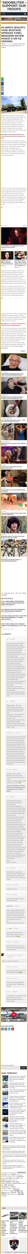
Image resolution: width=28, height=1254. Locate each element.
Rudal (19, 45)
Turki (20, 593)
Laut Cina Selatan (6, 1183)
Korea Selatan (6, 1181)
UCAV (15, 1194)
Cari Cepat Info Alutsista (7, 1065)
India (6, 1178)
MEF (5, 1185)
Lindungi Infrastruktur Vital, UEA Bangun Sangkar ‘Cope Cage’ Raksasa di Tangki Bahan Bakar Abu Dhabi (14, 1156)
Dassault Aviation (19, 1174)
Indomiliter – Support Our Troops (15, 1252)
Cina (13, 1174)
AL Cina (15, 1172)
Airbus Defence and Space (6, 1172)
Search (23, 1067)
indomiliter (3, 43)
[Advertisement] (14, 63)
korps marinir (15, 1181)
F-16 (14, 1176)
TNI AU (4, 1194)
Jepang (21, 1178)
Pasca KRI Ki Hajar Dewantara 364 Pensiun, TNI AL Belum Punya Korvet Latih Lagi (18, 1091)
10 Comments (4, 612)
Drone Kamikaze (9, 1176)
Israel (17, 1178)
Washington (4, 595)
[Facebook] (14, 81)
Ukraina (24, 593)
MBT (2, 1185)
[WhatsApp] (14, 78)
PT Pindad (14, 1188)
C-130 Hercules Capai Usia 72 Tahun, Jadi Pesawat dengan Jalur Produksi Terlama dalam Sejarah (14, 1162)
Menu (3, 13)
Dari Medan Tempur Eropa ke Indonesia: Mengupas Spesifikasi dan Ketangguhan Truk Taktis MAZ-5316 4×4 (13, 1167)
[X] (14, 83)
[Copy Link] (14, 89)
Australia (4, 1175)
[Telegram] (14, 86)
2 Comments (3, 620)
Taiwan (8, 1192)
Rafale (18, 1188)
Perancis (11, 1185)
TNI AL (20, 1192)
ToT (9, 1194)
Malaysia (24, 1183)
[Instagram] (6, 1029)
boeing (9, 1174)
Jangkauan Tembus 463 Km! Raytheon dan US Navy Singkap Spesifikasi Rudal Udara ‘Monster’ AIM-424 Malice (14, 1147)
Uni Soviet (3, 1196)
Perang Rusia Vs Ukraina (8, 1187)
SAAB (21, 1190)
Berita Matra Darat (17, 43)
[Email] (14, 91)
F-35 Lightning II (20, 1176)
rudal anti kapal (4, 1190)
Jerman (3, 1180)
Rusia (12, 593)
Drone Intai (3, 1176)
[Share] (14, 94)
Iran (14, 1178)
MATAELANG (10, 906)
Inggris (10, 1178)
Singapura (3, 1192)
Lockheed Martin (16, 1183)
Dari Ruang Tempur (13, 45)
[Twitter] (9, 1029)
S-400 (16, 593)
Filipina (2, 1178)
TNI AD (13, 1192)
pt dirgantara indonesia (6, 1188)
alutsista (21, 1172)
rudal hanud (7, 593)
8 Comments (3, 606)
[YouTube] (12, 1029)
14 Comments (4, 629)
